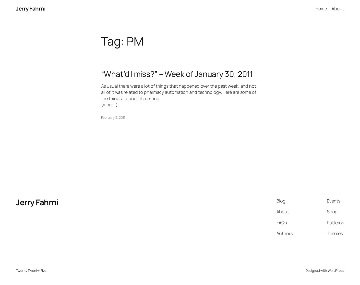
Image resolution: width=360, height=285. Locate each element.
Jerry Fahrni (30, 8)
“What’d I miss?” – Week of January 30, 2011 (177, 74)
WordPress (336, 270)
